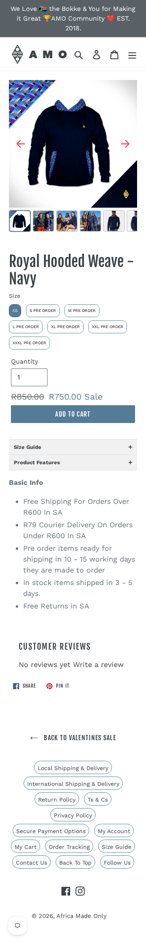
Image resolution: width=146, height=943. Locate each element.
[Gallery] (73, 157)
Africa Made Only (81, 916)
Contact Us (31, 862)
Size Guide (116, 847)
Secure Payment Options (51, 831)
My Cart (25, 847)
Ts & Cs (98, 799)
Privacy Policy (73, 815)
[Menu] (132, 53)
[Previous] (20, 144)
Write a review (98, 664)
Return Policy (56, 799)
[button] (73, 447)
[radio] (15, 310)
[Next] (125, 144)
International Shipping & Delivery (73, 784)
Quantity (24, 361)
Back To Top (75, 862)
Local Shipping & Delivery (73, 768)
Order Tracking (69, 847)
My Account (114, 831)
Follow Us (117, 862)
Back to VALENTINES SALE (79, 738)
